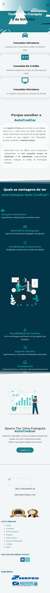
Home (8, 525)
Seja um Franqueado (14, 541)
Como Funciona (12, 531)
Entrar (8, 547)
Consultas (10, 528)
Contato (9, 544)
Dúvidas (9, 535)
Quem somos (11, 538)
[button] (48, 5)
